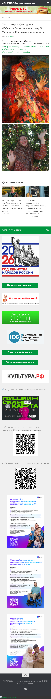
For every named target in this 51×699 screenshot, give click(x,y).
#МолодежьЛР (30, 47)
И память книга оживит (20, 285)
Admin (10, 36)
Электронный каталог (20, 352)
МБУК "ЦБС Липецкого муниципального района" (20, 3)
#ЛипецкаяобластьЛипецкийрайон (16, 52)
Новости (6, 17)
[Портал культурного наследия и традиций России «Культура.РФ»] (25, 376)
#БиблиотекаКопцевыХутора (14, 49)
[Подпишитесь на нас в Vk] (47, 230)
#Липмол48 (44, 47)
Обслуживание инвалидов (20, 362)
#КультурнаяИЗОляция (11, 47)
